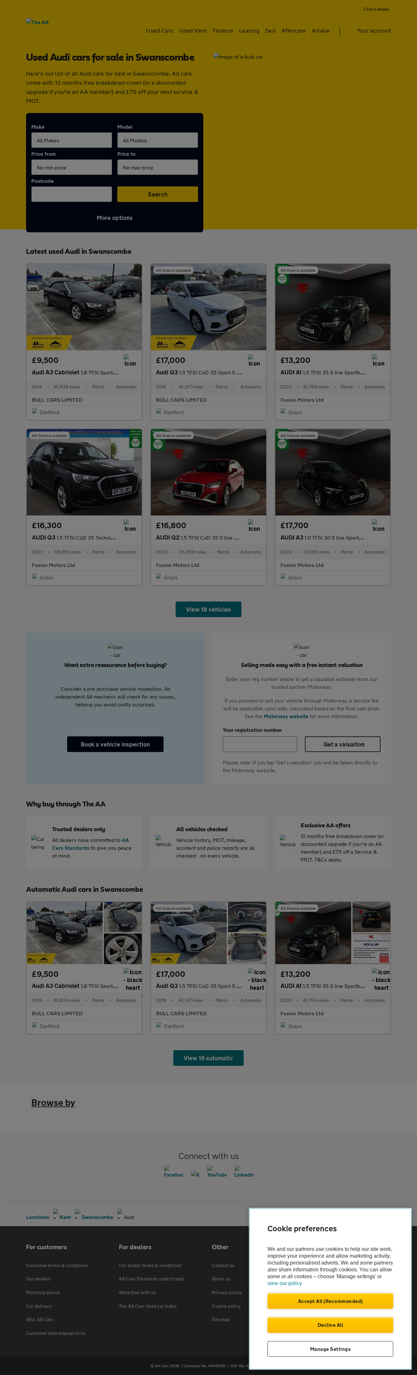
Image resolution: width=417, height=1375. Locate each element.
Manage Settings (330, 1349)
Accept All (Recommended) (330, 1301)
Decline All (330, 1325)
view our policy (284, 1283)
